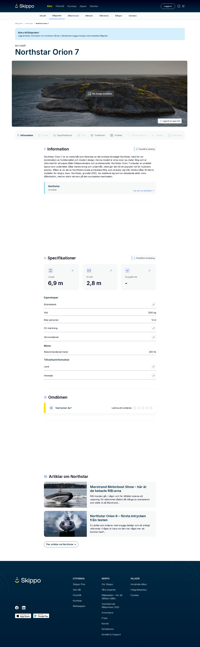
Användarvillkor (138, 584)
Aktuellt (43, 16)
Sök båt (77, 589)
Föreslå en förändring (145, 258)
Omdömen (100, 135)
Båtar (50, 6)
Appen (83, 6)
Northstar (29, 23)
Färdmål (60, 6)
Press (104, 618)
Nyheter (94, 6)
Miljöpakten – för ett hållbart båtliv (112, 597)
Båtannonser (73, 16)
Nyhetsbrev (108, 629)
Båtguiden (56, 15)
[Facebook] (17, 608)
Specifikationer (64, 135)
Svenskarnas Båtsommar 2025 (110, 606)
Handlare (133, 16)
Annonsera (107, 612)
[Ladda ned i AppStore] (23, 616)
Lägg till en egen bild (171, 121)
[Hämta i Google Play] (41, 616)
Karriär (105, 623)
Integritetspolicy (138, 589)
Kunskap (71, 6)
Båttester (89, 16)
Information (27, 135)
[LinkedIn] (23, 608)
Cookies (134, 595)
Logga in (168, 6)
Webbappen (79, 606)
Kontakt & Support (111, 634)
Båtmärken (104, 16)
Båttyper (118, 16)
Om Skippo (107, 584)
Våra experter (109, 589)
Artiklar (118, 135)
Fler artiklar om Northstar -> (61, 544)
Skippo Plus (79, 584)
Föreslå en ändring (147, 149)
